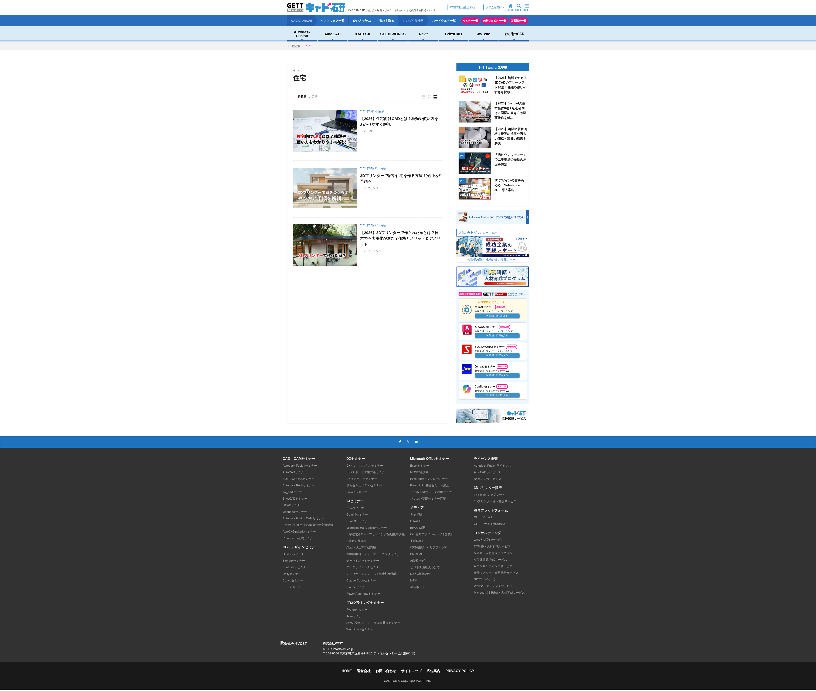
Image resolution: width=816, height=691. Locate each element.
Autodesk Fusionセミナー (300, 465)
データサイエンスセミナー (364, 567)
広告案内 (433, 671)
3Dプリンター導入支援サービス (495, 501)
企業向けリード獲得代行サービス (496, 572)
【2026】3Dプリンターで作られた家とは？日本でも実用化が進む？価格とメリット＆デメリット (400, 238)
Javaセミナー (355, 616)
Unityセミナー (292, 574)
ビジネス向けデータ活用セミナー (432, 492)
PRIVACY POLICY (459, 671)
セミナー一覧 (470, 20)
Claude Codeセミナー (361, 580)
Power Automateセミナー (363, 593)
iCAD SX (362, 34)
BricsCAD (453, 34)
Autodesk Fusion (302, 34)
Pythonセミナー (357, 609)
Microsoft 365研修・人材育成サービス (499, 592)
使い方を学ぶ (362, 20)
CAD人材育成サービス (489, 539)
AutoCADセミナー (295, 472)
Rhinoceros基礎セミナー (299, 538)
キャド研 (416, 514)
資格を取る (386, 20)
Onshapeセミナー (295, 511)
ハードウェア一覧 (444, 20)
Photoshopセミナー (296, 567)
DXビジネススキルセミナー (364, 465)
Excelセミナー (419, 465)
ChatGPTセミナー (358, 521)
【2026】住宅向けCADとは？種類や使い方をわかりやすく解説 (399, 122)
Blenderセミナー (294, 560)
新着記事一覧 (518, 20)
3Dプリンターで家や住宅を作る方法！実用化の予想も (401, 179)
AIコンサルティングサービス (493, 566)
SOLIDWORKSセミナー (298, 478)
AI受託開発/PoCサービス (490, 559)
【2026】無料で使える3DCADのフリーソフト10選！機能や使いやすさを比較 (510, 85)
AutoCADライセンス (487, 472)
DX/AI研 (415, 521)
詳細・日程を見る (498, 315)
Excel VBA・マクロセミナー (429, 478)
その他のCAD (514, 34)
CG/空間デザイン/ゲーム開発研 (431, 534)
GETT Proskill (483, 517)
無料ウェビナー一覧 (494, 20)
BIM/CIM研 (417, 527)
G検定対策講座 (356, 541)
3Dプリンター (372, 188)
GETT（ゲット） (485, 579)
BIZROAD (416, 554)
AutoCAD (332, 34)
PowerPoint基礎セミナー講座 (429, 485)
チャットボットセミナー (362, 560)
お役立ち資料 (494, 7)
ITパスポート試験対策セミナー (367, 472)
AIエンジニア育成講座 (361, 547)
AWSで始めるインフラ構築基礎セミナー (373, 622)
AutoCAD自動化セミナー (299, 531)
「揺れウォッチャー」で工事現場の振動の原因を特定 (510, 159)
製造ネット (417, 587)
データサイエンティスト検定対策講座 (371, 574)
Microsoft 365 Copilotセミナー (366, 527)
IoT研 (414, 580)
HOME (296, 45)
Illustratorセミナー (295, 554)
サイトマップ (411, 671)
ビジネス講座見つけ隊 (425, 567)
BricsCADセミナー (295, 498)
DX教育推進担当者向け (463, 7)
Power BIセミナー (358, 492)
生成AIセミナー (356, 508)
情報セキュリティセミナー (364, 485)
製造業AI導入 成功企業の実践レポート (492, 259)
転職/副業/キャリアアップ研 (429, 547)
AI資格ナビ (417, 560)
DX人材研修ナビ (421, 574)
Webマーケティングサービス (493, 586)
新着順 (302, 96)
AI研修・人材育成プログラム (493, 553)
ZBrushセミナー (293, 587)
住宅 (308, 45)
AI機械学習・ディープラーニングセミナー (374, 554)
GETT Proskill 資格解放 (489, 524)
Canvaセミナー (293, 580)
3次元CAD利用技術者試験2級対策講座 (308, 525)
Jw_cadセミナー (294, 492)
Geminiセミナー (357, 514)
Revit (423, 34)
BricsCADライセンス (488, 478)
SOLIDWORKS (392, 34)
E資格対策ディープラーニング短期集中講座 (375, 534)
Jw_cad (483, 34)
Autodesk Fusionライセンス (492, 465)
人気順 (313, 96)
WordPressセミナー (359, 629)
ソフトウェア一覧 (332, 20)
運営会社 (364, 671)
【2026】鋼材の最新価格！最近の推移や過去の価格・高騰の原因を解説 (510, 136)
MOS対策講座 (419, 472)
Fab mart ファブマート (489, 494)
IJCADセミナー (293, 505)
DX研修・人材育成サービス (492, 546)
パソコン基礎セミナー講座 (428, 498)
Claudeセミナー (357, 587)
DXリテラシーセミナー (361, 478)
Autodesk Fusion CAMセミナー (303, 518)
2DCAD (368, 131)
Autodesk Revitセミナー (299, 485)
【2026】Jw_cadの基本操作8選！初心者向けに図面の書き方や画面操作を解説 (510, 110)
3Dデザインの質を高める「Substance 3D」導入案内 (509, 185)
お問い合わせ (386, 671)
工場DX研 (416, 541)
